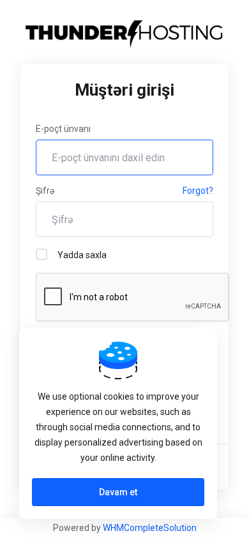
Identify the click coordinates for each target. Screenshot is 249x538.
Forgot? (198, 190)
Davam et (118, 492)
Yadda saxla (82, 255)
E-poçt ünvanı (63, 129)
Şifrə (45, 190)
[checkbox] (41, 254)
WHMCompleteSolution (150, 528)
